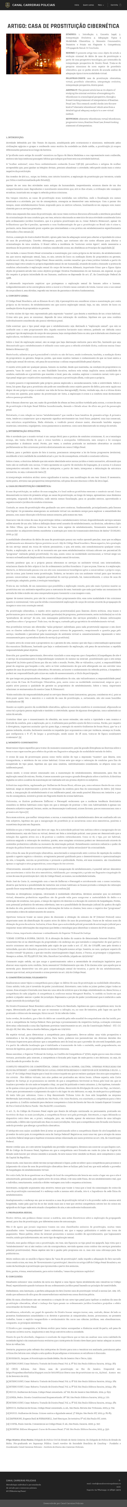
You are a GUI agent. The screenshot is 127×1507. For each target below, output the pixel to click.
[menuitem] (77, 5)
